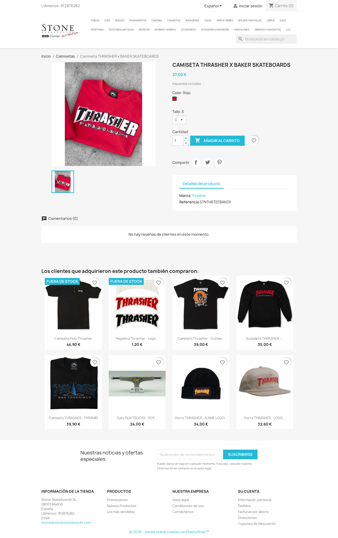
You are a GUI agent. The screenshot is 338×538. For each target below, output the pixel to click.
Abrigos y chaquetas (268, 29)
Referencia (189, 202)
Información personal (254, 500)
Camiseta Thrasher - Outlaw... (201, 338)
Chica (208, 20)
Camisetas (173, 20)
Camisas (157, 20)
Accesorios (188, 29)
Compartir (196, 162)
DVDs (283, 20)
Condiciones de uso (188, 506)
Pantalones (241, 29)
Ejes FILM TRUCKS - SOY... (137, 418)
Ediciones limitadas (121, 29)
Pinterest (219, 162)
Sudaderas (192, 20)
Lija (288, 29)
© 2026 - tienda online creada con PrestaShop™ (169, 532)
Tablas (95, 20)
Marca (184, 195)
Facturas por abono (253, 512)
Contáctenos (183, 512)
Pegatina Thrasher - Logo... (137, 338)
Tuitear (207, 162)
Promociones (117, 500)
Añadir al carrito (217, 140)
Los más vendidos (121, 512)
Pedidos (244, 506)
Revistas (144, 29)
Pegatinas (97, 29)
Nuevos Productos (121, 506)
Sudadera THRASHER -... (265, 338)
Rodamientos (137, 20)
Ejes (107, 20)
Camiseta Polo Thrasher (73, 338)
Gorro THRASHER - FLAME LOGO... (201, 418)
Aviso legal (180, 500)
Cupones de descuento (257, 523)
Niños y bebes (225, 20)
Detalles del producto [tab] (201, 183)
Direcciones (247, 518)
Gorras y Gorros (165, 29)
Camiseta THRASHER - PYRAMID (73, 418)
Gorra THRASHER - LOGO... (264, 418)
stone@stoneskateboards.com (66, 522)
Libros (271, 20)
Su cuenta (248, 491)
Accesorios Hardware (215, 29)
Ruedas (119, 20)
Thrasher (198, 195)
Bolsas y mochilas (249, 20)
